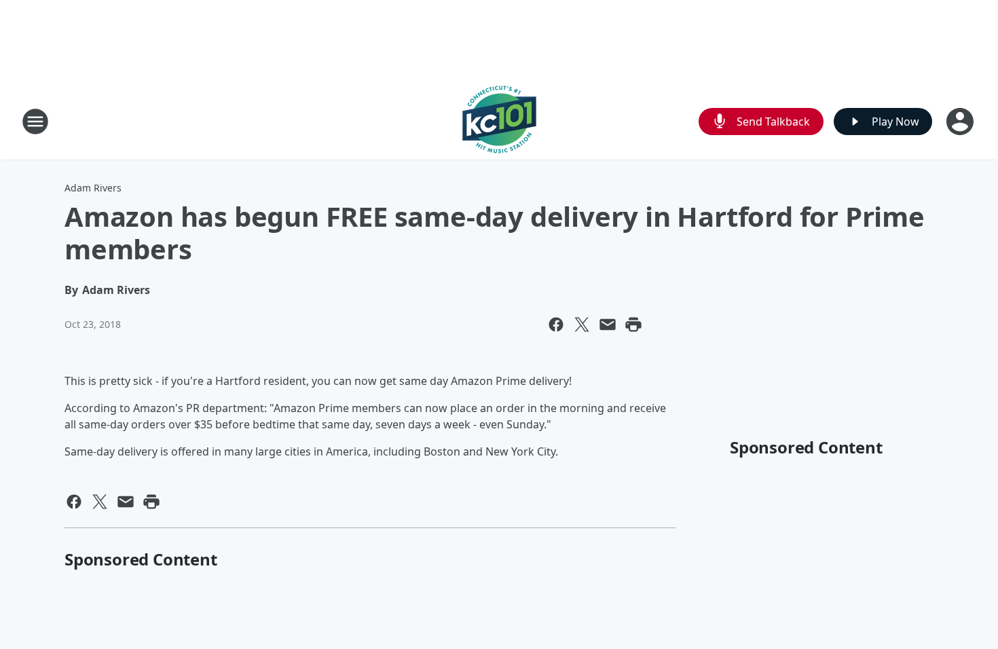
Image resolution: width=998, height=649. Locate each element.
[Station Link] (499, 121)
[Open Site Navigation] (35, 121)
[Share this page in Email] (607, 324)
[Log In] (961, 121)
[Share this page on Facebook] (556, 324)
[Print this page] (633, 324)
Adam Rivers (93, 187)
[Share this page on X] (581, 324)
